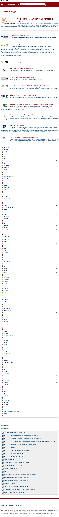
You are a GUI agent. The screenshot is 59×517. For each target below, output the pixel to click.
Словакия (5, 344)
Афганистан (6, 165)
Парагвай (5, 321)
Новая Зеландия (7, 310)
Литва (5, 272)
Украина (5, 375)
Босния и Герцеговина (8, 176)
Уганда (5, 371)
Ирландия (5, 225)
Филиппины (6, 380)
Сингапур (5, 340)
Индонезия (6, 216)
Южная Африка (7, 409)
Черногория (6, 389)
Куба (4, 263)
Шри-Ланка (6, 400)
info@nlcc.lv (55, 28)
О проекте (3, 504)
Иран (4, 223)
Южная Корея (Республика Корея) (11, 411)
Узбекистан (6, 373)
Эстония (5, 404)
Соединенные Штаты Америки (10, 349)
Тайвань (5, 358)
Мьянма (5, 301)
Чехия (5, 391)
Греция (5, 200)
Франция (5, 384)
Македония (6, 281)
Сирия (5, 342)
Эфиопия (5, 406)
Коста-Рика (6, 259)
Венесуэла (6, 187)
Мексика (5, 290)
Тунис (4, 364)
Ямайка (5, 413)
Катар (5, 246)
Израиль (5, 211)
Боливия (5, 174)
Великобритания (7, 183)
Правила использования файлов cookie (12, 505)
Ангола (5, 158)
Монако (5, 297)
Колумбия (5, 257)
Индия (5, 214)
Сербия (5, 338)
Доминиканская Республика (10, 207)
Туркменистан (6, 366)
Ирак (4, 220)
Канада (5, 243)
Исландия (5, 227)
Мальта (5, 286)
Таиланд (5, 355)
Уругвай (5, 378)
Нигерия (5, 306)
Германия (5, 196)
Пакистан (5, 317)
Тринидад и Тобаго (8, 362)
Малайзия (5, 283)
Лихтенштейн (6, 274)
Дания (5, 205)
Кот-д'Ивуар (6, 261)
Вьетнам (5, 189)
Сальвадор (6, 333)
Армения (5, 163)
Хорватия (5, 386)
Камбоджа (6, 239)
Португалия (6, 329)
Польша (5, 326)
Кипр (4, 250)
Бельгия (5, 169)
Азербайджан (6, 151)
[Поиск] (46, 4)
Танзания (5, 360)
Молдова (5, 295)
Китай (4, 254)
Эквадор (5, 402)
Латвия (5, 268)
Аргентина (6, 160)
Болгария (5, 171)
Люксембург (6, 277)
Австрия (5, 149)
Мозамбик (6, 292)
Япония (5, 415)
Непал (5, 303)
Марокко (5, 288)
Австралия (6, 147)
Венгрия (5, 185)
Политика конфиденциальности (10, 507)
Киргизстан (6, 252)
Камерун (5, 241)
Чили (4, 393)
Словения (5, 346)
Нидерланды (6, 308)
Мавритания (6, 279)
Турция (5, 369)
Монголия (5, 299)
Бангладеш (6, 167)
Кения (4, 248)
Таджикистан (6, 353)
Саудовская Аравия (8, 335)
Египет (5, 209)
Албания (5, 154)
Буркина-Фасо (6, 180)
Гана (4, 191)
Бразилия (5, 178)
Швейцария (6, 395)
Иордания (5, 218)
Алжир (5, 156)
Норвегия (5, 312)
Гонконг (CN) (6, 198)
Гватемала (6, 194)
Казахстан (6, 236)
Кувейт (5, 266)
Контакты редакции (6, 502)
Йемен (5, 234)
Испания (5, 229)
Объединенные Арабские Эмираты (11, 315)
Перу (4, 323)
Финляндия (6, 382)
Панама (5, 319)
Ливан (5, 270)
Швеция (5, 398)
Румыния (5, 331)
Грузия (5, 203)
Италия (5, 231)
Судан (5, 351)
